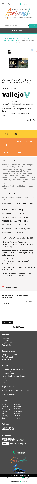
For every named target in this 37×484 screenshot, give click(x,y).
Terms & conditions (9, 357)
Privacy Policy (7, 359)
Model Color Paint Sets (9, 41)
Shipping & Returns (9, 355)
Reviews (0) (9, 152)
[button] (35, 51)
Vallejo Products (14, 38)
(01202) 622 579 (10, 387)
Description (9, 134)
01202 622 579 (19, 30)
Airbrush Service (8, 345)
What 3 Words (9, 394)
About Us (5, 338)
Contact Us (6, 340)
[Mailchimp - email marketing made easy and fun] (18, 328)
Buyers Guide (7, 343)
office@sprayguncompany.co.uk (16, 390)
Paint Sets (26, 38)
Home (4, 38)
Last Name (5, 315)
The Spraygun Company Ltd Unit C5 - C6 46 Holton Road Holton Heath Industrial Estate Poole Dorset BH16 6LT (13, 376)
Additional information (17, 141)
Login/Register (25, 4)
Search (33, 26)
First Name (5, 309)
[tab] (18, 134)
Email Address (7, 303)
